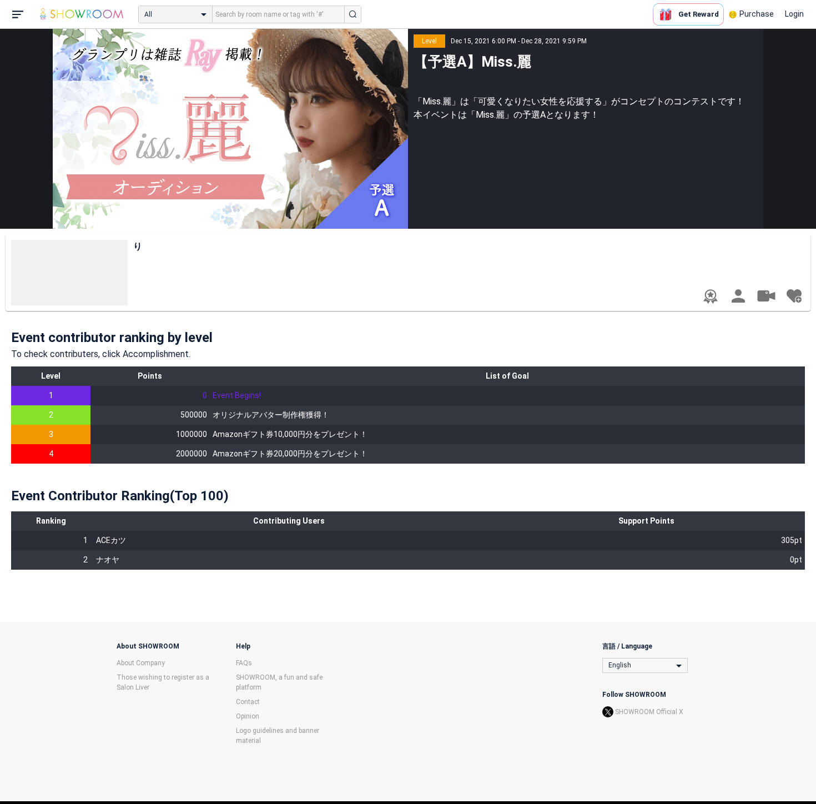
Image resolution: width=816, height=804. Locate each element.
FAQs (244, 663)
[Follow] (794, 296)
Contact (248, 702)
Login (794, 13)
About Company (141, 663)
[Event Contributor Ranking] (710, 296)
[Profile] (738, 296)
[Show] (766, 295)
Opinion (247, 716)
